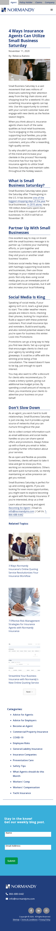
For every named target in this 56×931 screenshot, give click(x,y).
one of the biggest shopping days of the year (27, 199)
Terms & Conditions (29, 919)
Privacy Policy (44, 919)
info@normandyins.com (21, 511)
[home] (17, 11)
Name (9, 833)
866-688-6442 (16, 893)
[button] (51, 10)
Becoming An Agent (19, 507)
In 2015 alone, (34, 204)
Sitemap (16, 919)
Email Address (13, 846)
